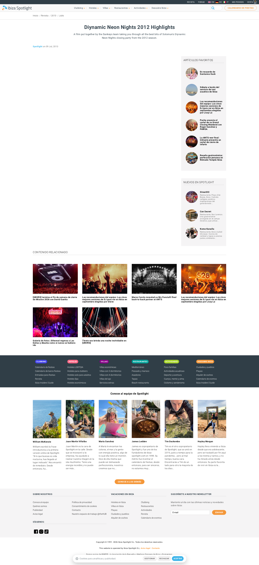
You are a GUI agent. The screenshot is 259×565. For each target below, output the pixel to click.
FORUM (201, 2)
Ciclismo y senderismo (174, 383)
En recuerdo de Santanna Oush (208, 73)
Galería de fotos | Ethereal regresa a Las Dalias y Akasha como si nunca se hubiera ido (54, 342)
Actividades (146, 510)
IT (227, 2)
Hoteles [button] (93, 8)
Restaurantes (147, 506)
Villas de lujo (105, 379)
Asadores (136, 375)
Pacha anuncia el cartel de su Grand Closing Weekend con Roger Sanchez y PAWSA (211, 124)
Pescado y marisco (140, 371)
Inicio (35, 15)
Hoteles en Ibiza (118, 502)
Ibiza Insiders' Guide (44, 383)
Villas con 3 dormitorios (110, 371)
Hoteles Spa (72, 379)
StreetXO (204, 192)
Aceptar (178, 559)
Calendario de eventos (206, 379)
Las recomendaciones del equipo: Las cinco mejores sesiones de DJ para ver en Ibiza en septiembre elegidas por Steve (104, 299)
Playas (199, 371)
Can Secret (205, 211)
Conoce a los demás (129, 482)
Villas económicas (108, 367)
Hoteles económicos (76, 383)
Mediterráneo (138, 367)
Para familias (170, 367)
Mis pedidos (238, 2)
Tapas (134, 379)
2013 (53, 15)
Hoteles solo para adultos (79, 375)
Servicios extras (107, 383)
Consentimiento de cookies (84, 506)
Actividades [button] (140, 8)
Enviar (219, 512)
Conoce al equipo (41, 502)
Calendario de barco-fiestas (48, 371)
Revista (191, 2)
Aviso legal (38, 514)
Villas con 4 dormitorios (110, 375)
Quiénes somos (40, 506)
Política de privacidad (82, 502)
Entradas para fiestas (45, 375)
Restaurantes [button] (121, 8)
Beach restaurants (140, 383)
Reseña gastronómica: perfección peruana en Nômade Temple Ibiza (211, 157)
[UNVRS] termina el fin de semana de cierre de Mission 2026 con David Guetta (55, 298)
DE (220, 2)
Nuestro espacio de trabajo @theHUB (89, 514)
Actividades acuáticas (174, 371)
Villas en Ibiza (117, 506)
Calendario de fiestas (45, 367)
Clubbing (145, 502)
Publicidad (38, 510)
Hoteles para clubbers (77, 371)
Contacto (76, 510)
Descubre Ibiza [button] (159, 8)
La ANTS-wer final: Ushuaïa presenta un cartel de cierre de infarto (210, 141)
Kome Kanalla (207, 229)
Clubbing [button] (78, 8)
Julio (61, 15)
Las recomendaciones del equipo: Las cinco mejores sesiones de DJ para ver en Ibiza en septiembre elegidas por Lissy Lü (211, 107)
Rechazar (164, 559)
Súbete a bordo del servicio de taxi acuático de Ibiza (209, 89)
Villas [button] (105, 8)
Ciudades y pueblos (205, 367)
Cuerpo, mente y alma (174, 379)
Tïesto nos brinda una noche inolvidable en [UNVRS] (104, 341)
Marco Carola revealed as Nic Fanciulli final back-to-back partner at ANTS (154, 298)
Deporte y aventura (173, 375)
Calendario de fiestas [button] (241, 8)
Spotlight (37, 46)
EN (213, 2)
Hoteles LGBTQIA (75, 367)
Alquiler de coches (204, 375)
